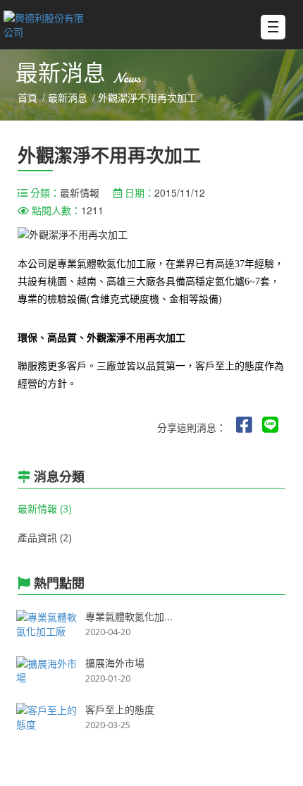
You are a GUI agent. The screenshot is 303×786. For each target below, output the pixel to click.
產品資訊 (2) (45, 537)
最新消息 (67, 97)
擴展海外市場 (114, 663)
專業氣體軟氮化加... (129, 616)
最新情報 (79, 192)
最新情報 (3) (45, 508)
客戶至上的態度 (119, 709)
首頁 (27, 97)
